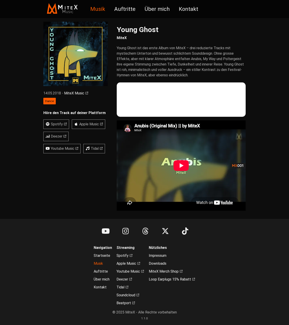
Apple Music (127, 263)
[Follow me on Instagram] (125, 231)
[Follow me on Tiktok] (185, 231)
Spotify (123, 255)
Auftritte (124, 9)
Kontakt (188, 9)
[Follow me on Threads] (145, 231)
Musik (97, 9)
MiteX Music (74, 93)
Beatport (124, 303)
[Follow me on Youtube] (105, 231)
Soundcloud (126, 295)
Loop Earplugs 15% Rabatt (170, 279)
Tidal (121, 287)
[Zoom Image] (75, 54)
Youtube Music (129, 271)
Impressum (157, 255)
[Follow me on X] (165, 231)
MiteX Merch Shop (164, 271)
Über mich (157, 9)
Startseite (102, 255)
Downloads (157, 263)
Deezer (123, 279)
